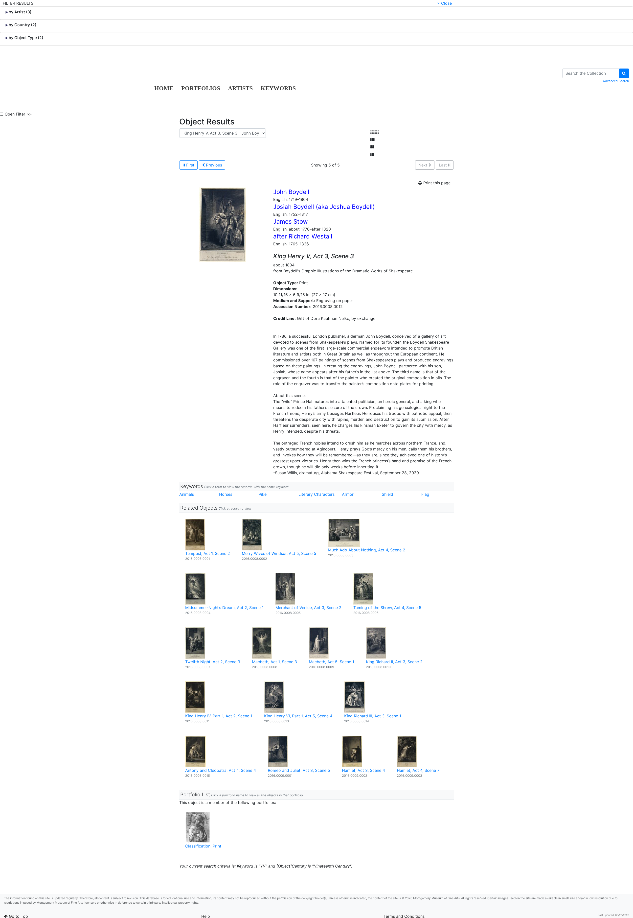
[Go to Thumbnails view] (372, 139)
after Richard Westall (302, 236)
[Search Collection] (624, 73)
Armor (348, 494)
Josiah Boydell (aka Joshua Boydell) (324, 206)
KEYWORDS (278, 88)
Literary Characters (316, 494)
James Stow (290, 221)
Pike (263, 494)
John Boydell (291, 191)
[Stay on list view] (372, 154)
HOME (163, 88)
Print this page (436, 182)
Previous (213, 165)
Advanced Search (616, 81)
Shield (387, 494)
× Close (444, 3)
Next (423, 165)
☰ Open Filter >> (16, 114)
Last (443, 165)
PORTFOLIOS (200, 88)
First (189, 165)
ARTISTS (240, 88)
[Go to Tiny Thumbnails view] (374, 132)
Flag (425, 494)
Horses (225, 494)
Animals (186, 494)
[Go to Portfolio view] (372, 147)
